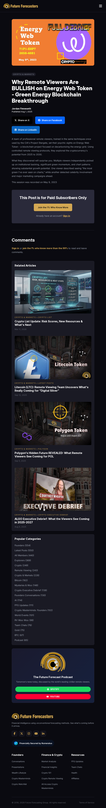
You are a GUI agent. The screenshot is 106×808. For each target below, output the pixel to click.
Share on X (24, 120)
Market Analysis (49, 761)
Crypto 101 (46, 773)
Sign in (66, 215)
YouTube (55, 696)
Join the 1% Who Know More (53, 207)
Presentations (18, 767)
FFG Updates (77, 761)
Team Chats (76, 767)
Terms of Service (86, 802)
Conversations (18, 761)
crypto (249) (21, 565)
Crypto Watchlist (19, 784)
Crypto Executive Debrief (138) (31, 590)
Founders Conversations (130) (30, 595)
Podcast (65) (21, 640)
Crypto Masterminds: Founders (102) (34, 610)
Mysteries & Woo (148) (26, 585)
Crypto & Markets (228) (27, 575)
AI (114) (18, 600)
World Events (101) (24, 615)
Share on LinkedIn (27, 129)
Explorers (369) (23, 560)
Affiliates (75, 778)
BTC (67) (19, 635)
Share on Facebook (52, 120)
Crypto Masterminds (21, 778)
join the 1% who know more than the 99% (45, 248)
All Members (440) (24, 555)
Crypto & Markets (23, 74)
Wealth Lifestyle (19, 773)
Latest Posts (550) (24, 550)
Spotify (54, 689)
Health (74, 773)
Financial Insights (49, 767)
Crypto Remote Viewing (52, 778)
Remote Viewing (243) (26, 570)
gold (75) (20, 630)
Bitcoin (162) (21, 580)
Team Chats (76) (23, 625)
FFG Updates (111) (24, 605)
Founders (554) (23, 545)
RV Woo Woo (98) (24, 620)
